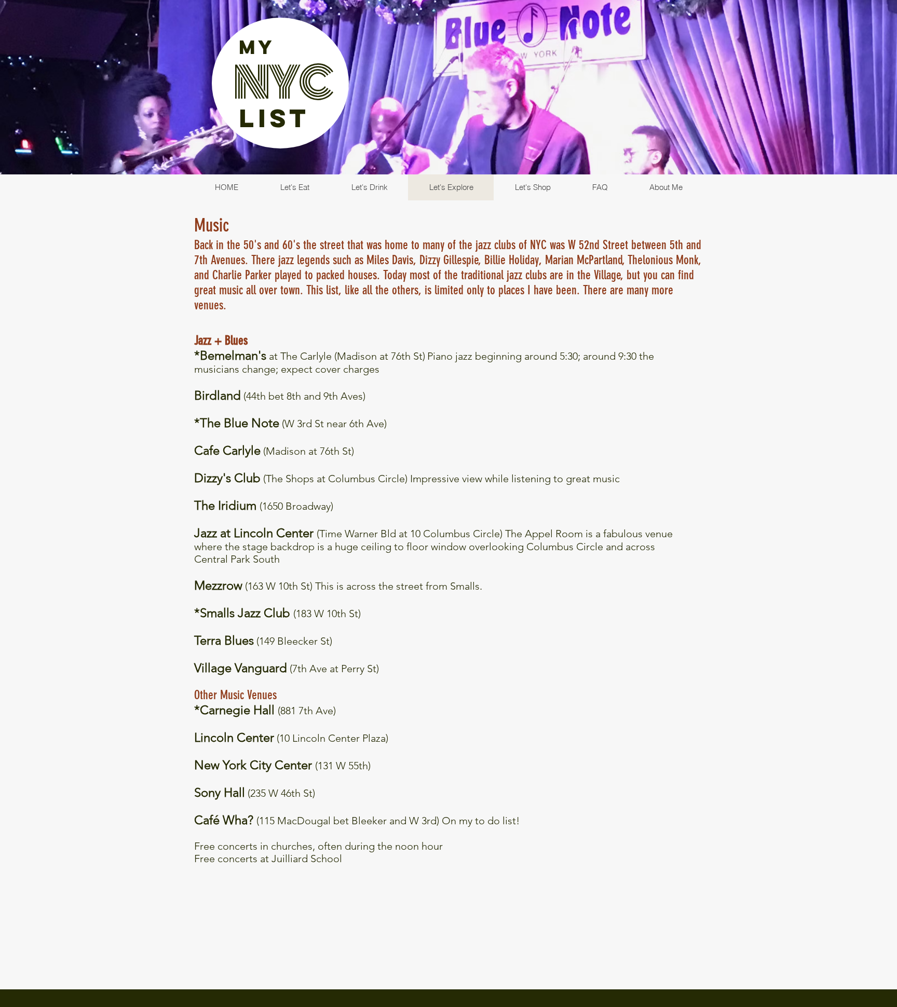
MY (257, 47)
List (274, 118)
